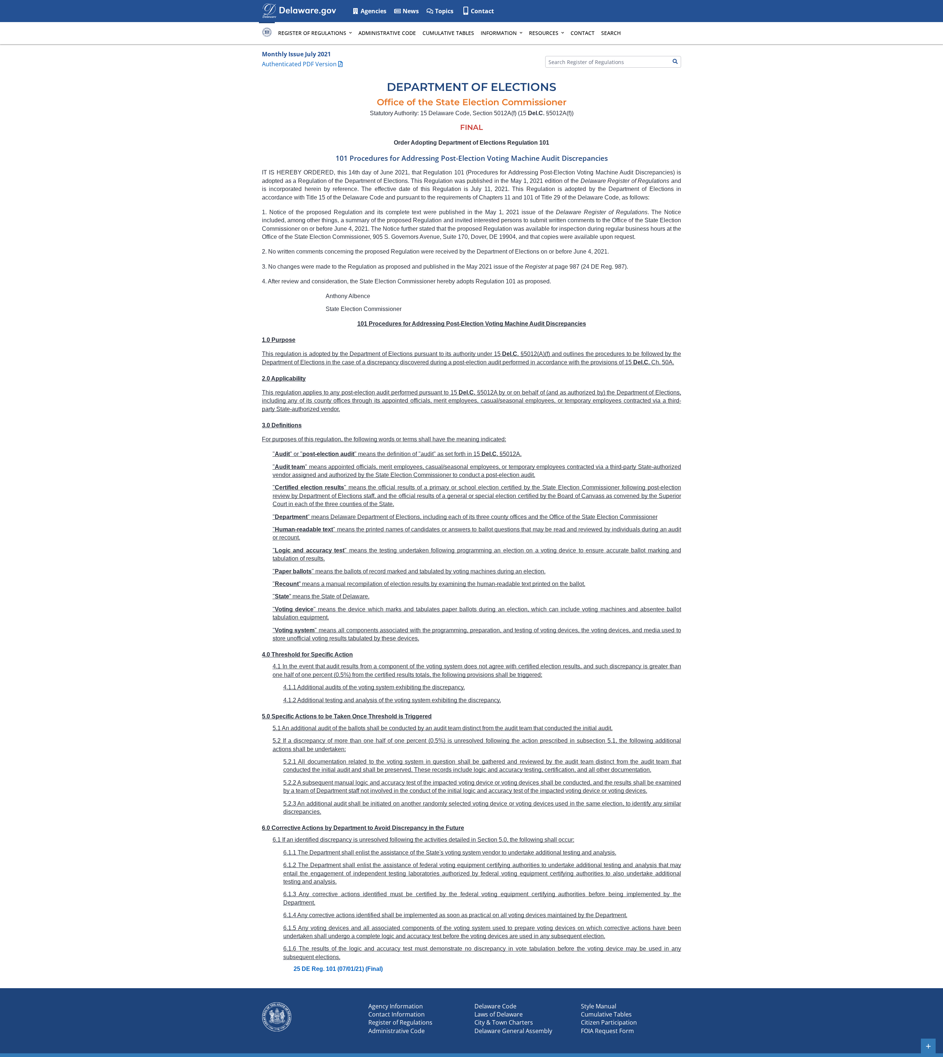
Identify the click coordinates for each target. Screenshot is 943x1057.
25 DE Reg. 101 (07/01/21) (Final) (338, 969)
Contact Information (396, 1014)
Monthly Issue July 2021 (296, 54)
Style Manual (598, 1006)
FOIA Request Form (607, 1031)
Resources (543, 32)
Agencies (372, 11)
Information (499, 32)
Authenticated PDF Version (299, 64)
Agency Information (395, 1006)
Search (611, 32)
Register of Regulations (312, 32)
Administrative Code (387, 32)
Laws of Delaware (498, 1014)
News (410, 11)
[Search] (675, 62)
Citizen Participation (609, 1022)
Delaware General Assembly (513, 1031)
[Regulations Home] (267, 33)
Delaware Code (495, 1006)
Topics (443, 11)
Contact (482, 11)
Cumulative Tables (448, 32)
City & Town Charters (503, 1022)
